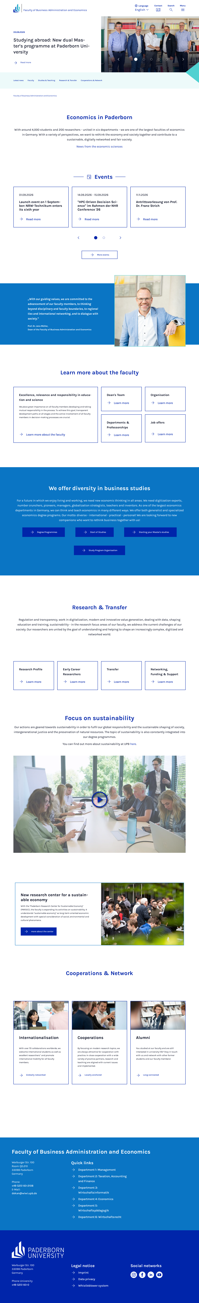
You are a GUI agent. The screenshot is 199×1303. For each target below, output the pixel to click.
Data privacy (86, 1279)
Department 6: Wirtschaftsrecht (99, 1217)
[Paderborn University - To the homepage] (16, 8)
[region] (97, 80)
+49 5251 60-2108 (22, 1185)
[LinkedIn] (151, 1274)
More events (103, 254)
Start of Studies (98, 532)
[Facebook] (142, 1274)
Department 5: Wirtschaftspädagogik (93, 1208)
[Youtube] (159, 1274)
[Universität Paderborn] (99, 1249)
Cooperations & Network (91, 80)
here (133, 744)
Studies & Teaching (46, 80)
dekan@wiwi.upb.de (24, 1193)
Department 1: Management (97, 1170)
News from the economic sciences (99, 146)
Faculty (31, 80)
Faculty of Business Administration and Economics (55, 10)
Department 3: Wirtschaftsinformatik (93, 1190)
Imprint (83, 1272)
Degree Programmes (47, 532)
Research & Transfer (68, 80)
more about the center (42, 931)
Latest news (18, 80)
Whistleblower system (93, 1285)
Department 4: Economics (95, 1199)
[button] (143, 8)
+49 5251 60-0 (20, 1284)
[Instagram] (134, 1274)
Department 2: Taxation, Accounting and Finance (102, 1179)
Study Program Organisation (103, 550)
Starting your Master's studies (154, 532)
